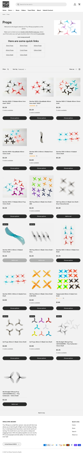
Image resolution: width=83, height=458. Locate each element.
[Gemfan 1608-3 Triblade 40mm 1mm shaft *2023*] (15, 87)
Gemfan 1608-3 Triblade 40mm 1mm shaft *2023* (14, 102)
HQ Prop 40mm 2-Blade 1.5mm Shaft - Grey (41, 251)
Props (8, 14)
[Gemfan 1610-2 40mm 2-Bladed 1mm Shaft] (41, 137)
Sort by (15, 69)
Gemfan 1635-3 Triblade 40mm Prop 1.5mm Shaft (14, 203)
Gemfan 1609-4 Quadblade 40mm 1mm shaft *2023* (40, 102)
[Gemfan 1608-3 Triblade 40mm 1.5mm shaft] (68, 87)
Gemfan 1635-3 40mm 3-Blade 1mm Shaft (67, 251)
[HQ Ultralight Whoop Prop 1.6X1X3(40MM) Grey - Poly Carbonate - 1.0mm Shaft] (15, 377)
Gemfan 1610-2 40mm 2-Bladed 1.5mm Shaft (13, 251)
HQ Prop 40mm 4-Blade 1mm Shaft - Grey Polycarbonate (67, 203)
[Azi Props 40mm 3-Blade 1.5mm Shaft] (15, 327)
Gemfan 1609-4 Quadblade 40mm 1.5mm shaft (13, 152)
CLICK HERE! (40, 34)
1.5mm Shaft (23, 55)
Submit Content (48, 10)
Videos (23, 10)
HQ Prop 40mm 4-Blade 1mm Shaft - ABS (41, 203)
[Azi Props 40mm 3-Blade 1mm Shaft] (41, 327)
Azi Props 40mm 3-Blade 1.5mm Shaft (14, 342)
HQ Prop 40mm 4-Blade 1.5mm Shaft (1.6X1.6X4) (41, 295)
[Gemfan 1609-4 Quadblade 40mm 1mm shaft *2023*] (41, 87)
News (17, 10)
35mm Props (23, 45)
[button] (79, 4)
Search (74, 431)
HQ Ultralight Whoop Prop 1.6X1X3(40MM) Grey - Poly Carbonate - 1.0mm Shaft (11, 394)
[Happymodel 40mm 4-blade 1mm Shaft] (68, 279)
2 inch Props (23, 50)
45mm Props (9, 50)
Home (4, 10)
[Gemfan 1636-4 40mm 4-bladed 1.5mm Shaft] (68, 137)
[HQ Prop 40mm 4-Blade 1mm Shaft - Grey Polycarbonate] (68, 187)
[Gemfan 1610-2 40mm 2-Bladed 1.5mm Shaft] (15, 235)
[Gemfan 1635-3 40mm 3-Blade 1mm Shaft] (68, 235)
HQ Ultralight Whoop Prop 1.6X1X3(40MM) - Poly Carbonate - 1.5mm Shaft (67, 344)
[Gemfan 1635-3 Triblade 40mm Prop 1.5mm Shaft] (15, 187)
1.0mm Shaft (9, 55)
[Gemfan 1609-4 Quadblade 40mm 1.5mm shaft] (15, 137)
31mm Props (9, 45)
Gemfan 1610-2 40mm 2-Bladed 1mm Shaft (41, 152)
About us (74, 435)
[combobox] (41, 4)
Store (73, 428)
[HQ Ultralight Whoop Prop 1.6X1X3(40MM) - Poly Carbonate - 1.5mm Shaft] (68, 327)
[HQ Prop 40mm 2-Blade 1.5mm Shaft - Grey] (41, 235)
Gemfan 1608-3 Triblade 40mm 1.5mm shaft (68, 102)
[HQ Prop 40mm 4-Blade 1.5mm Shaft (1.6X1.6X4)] (41, 279)
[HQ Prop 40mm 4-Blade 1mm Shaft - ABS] (41, 187)
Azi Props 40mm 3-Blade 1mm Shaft (40, 342)
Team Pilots (31, 10)
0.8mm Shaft (37, 50)
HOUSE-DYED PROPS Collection (29, 32)
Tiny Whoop (9, 452)
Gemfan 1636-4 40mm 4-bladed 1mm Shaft (14, 295)
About (39, 10)
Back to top (41, 413)
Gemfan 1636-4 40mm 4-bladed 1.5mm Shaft (66, 152)
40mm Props (38, 45)
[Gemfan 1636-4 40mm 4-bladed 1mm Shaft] (15, 279)
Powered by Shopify (16, 452)
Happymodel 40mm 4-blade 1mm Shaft (66, 295)
